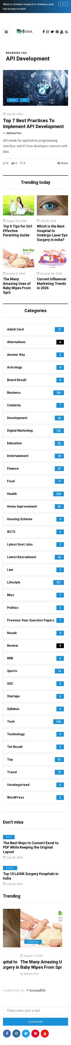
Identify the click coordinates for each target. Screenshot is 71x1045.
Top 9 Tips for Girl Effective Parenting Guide (17, 230)
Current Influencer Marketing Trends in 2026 (51, 283)
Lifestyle (15, 941)
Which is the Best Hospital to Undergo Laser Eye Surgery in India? (52, 233)
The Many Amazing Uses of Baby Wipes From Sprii (17, 286)
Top (24, 100)
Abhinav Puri (14, 133)
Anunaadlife (37, 990)
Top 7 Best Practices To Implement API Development (33, 123)
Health (10, 868)
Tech (13, 100)
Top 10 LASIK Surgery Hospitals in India (30, 876)
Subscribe (35, 1021)
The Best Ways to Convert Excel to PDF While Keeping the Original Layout (31, 847)
